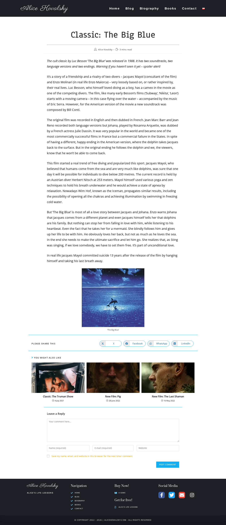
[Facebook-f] (161, 495)
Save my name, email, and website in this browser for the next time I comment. (92, 456)
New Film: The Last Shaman (168, 396)
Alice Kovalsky (44, 8)
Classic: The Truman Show (58, 396)
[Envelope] (182, 495)
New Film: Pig (113, 396)
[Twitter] (172, 495)
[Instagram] (192, 495)
